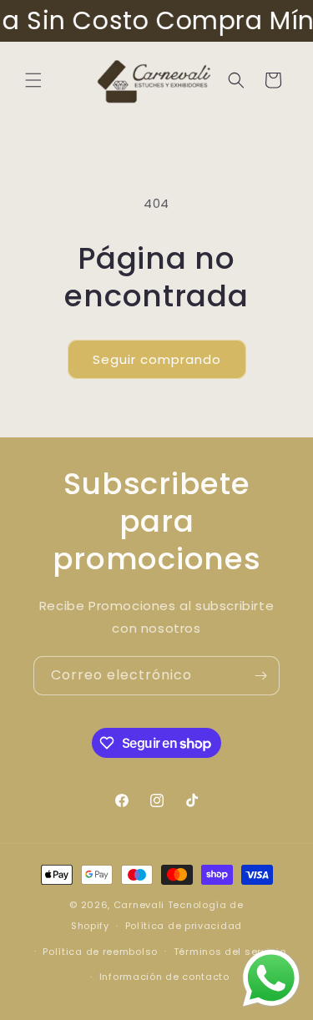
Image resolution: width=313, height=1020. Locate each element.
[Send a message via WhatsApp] (271, 978)
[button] (33, 80)
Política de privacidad (183, 925)
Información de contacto (164, 976)
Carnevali (139, 904)
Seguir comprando (157, 359)
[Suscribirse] (260, 675)
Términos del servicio (230, 951)
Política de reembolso (100, 951)
